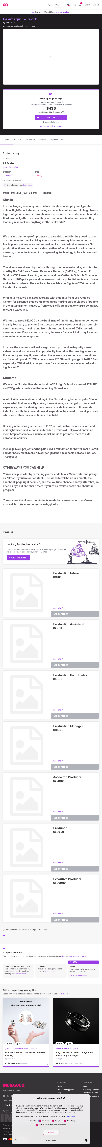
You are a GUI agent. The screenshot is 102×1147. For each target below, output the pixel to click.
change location (62, 12)
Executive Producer (67, 879)
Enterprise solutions (91, 1096)
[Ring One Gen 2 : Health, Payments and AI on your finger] (76, 1021)
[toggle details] (48, 1066)
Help (63, 956)
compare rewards (17, 558)
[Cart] (74, 4)
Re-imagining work (20, 19)
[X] (8, 1096)
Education (8, 176)
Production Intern (66, 573)
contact (15, 167)
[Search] (49, 5)
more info (7, 167)
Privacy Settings (9, 1131)
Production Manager (68, 726)
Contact (60, 1086)
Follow (51, 117)
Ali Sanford (10, 23)
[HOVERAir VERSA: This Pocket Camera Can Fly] (26, 1021)
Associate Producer (67, 777)
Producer (60, 828)
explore (64, 994)
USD (57, 5)
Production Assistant (68, 624)
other (38, 176)
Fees (85, 1086)
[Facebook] (4, 1096)
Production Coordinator (70, 675)
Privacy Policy (9, 1125)
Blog (59, 1093)
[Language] (68, 5)
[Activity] (80, 4)
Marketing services (91, 1090)
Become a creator (90, 1093)
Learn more (21, 974)
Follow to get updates (78, 975)
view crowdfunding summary (51, 126)
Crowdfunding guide (77, 956)
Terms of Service (10, 1128)
